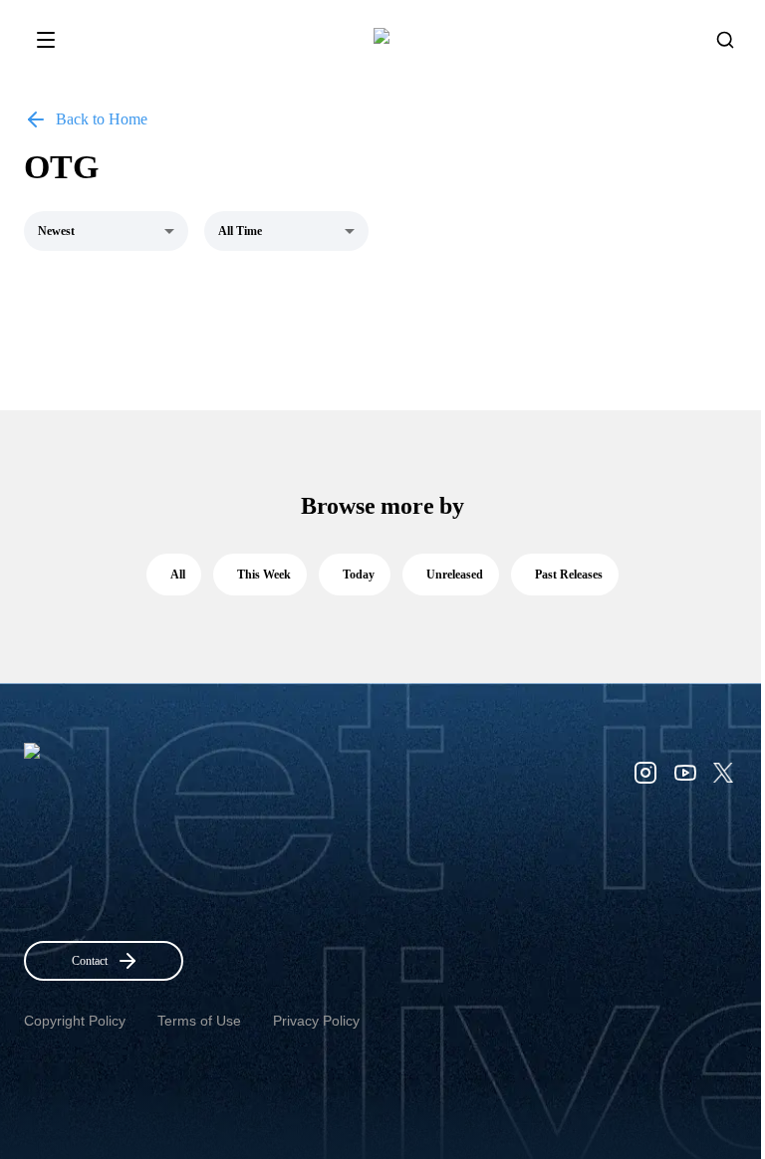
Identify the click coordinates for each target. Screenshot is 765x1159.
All (177, 574)
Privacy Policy (316, 1021)
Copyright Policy (75, 1021)
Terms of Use (199, 1021)
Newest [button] (56, 231)
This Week (264, 574)
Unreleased (454, 574)
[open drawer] (46, 40)
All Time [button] (240, 231)
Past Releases (569, 574)
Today (359, 574)
